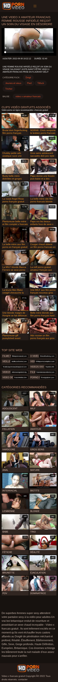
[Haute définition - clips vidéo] (14, 6)
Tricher (8, 88)
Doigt (28, 77)
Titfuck (40, 83)
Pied (29, 83)
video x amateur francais (28, 96)
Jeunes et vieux (13, 83)
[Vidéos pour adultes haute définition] (28, 668)
